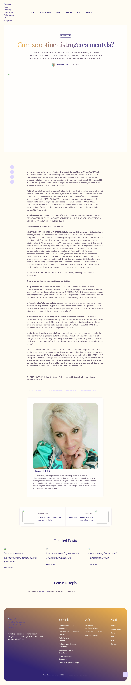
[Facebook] (12, 167)
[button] (9, 568)
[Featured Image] (5, 549)
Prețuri (113, 636)
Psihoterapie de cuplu (99, 557)
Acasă (113, 625)
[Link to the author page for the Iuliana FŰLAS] (53, 65)
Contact (114, 644)
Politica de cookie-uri (93, 632)
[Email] (12, 182)
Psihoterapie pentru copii (58, 557)
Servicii (113, 633)
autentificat (44, 591)
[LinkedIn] (12, 177)
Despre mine (116, 629)
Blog (112, 640)
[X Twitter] (12, 172)
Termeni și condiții (92, 635)
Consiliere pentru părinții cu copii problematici (20, 559)
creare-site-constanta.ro (80, 675)
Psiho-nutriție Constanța (69, 663)
